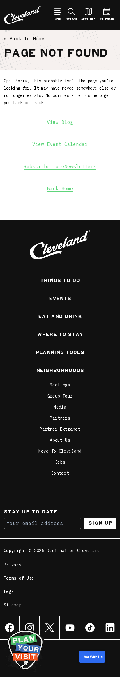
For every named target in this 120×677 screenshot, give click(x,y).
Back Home (60, 188)
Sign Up (100, 523)
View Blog (60, 122)
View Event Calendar (60, 144)
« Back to (24, 38)
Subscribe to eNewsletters (60, 166)
